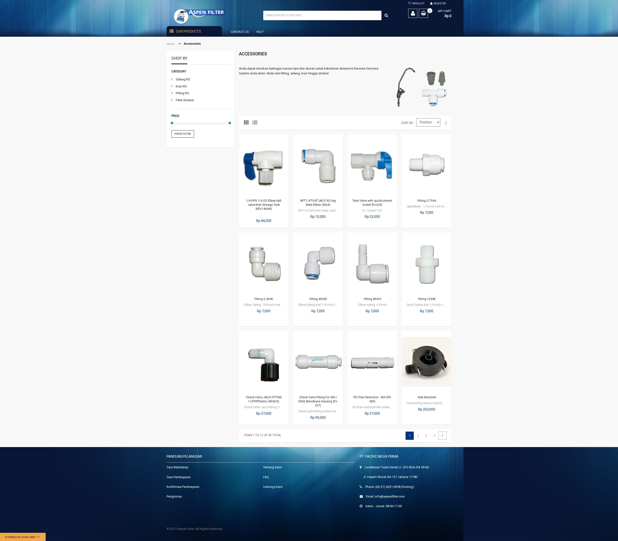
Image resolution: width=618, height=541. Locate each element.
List (256, 123)
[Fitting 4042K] (318, 263)
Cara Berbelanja (177, 467)
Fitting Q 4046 (263, 299)
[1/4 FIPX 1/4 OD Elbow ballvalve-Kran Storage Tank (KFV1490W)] (263, 165)
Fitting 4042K (318, 299)
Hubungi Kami (273, 487)
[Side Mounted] (426, 362)
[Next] (442, 436)
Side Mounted (427, 397)
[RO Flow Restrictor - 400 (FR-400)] (372, 362)
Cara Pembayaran (179, 477)
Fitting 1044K (426, 299)
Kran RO (181, 86)
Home (171, 44)
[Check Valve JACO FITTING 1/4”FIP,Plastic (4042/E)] (263, 362)
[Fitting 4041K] (372, 263)
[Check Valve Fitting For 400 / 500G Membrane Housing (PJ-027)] (318, 362)
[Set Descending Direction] (446, 123)
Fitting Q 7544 (426, 200)
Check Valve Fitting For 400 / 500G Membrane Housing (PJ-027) (318, 401)
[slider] (172, 123)
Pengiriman (174, 496)
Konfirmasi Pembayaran (183, 487)
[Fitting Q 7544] (426, 165)
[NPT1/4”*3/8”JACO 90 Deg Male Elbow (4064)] (318, 165)
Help (259, 32)
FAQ (266, 477)
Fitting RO (182, 93)
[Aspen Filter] (208, 16)
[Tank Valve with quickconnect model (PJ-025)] (372, 165)
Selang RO (183, 79)
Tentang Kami (272, 467)
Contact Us (240, 32)
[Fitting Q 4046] (263, 263)
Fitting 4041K (372, 299)
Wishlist (418, 3)
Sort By (407, 123)
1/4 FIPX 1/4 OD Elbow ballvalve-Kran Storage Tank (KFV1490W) (264, 205)
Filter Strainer (185, 100)
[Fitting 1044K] (426, 263)
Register (440, 3)
